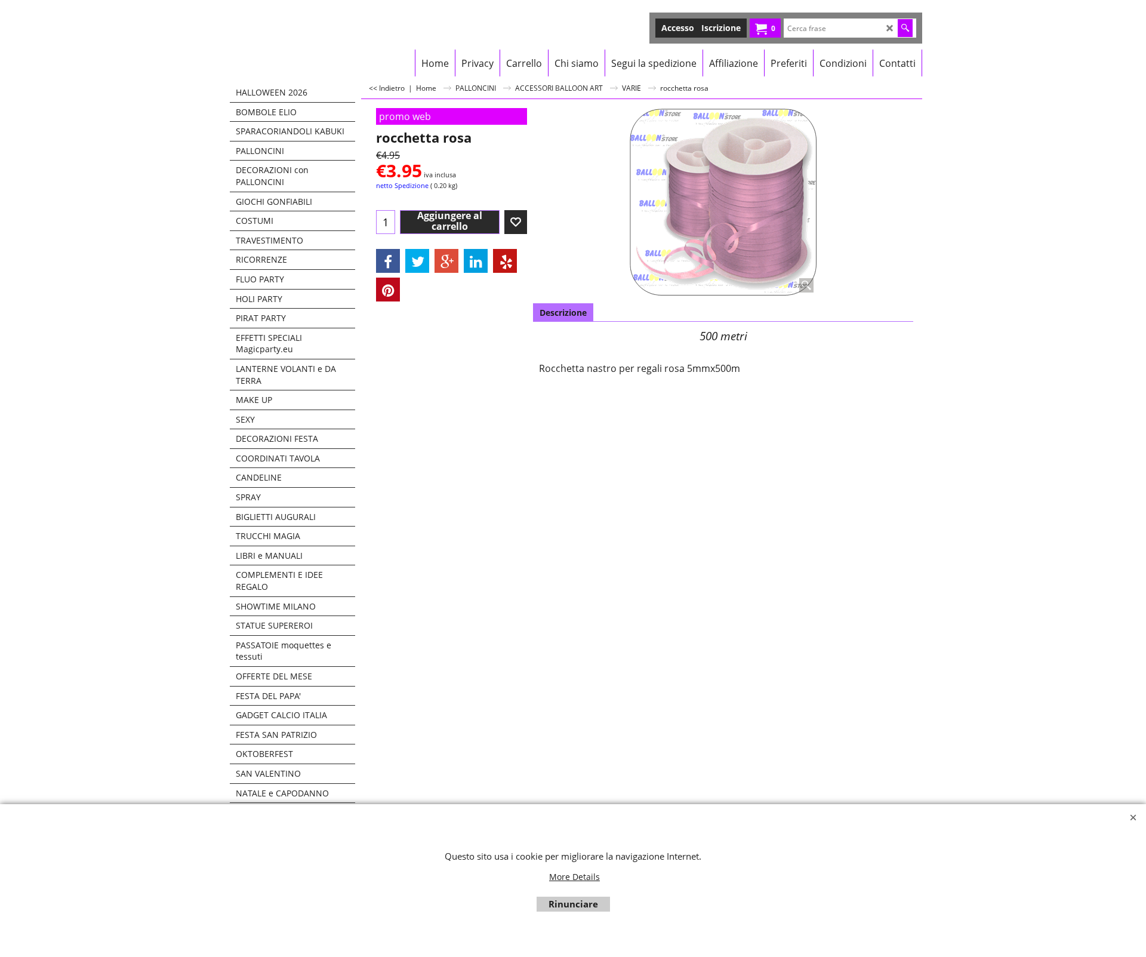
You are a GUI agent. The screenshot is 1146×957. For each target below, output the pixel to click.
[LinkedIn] (476, 261)
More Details (574, 876)
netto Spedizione (402, 185)
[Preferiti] (515, 222)
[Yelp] (505, 261)
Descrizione (563, 312)
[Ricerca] (905, 28)
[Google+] (446, 261)
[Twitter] (417, 261)
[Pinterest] (388, 289)
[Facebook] (388, 261)
